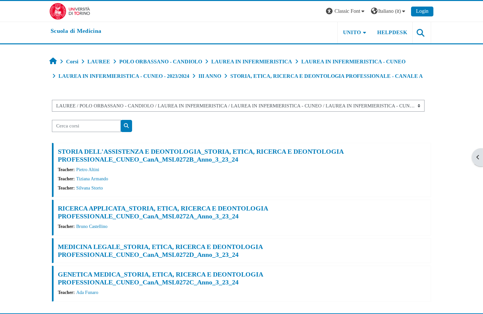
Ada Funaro (87, 292)
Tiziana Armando (92, 178)
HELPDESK (392, 32)
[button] (346, 11)
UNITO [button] (352, 32)
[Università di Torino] (69, 10)
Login (422, 11)
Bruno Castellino (91, 226)
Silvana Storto (89, 188)
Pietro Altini (87, 169)
